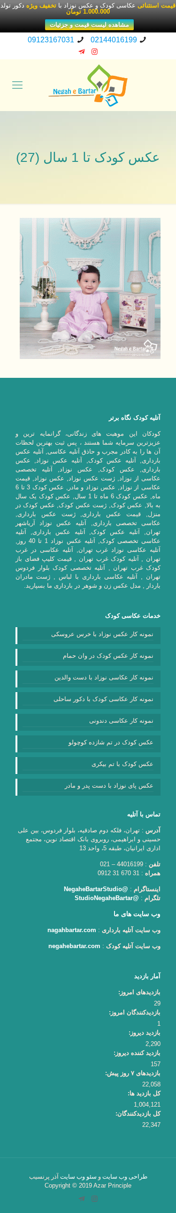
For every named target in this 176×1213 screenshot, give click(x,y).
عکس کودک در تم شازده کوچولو (111, 742)
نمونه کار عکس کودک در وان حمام (108, 655)
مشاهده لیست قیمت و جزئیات (89, 24)
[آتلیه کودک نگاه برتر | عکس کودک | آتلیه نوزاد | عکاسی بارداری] (88, 85)
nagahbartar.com (71, 930)
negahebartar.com (74, 946)
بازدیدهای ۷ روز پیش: (133, 1073)
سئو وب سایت (78, 1176)
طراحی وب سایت (124, 1176)
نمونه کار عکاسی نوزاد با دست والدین (103, 677)
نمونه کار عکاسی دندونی (121, 720)
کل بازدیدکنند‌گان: (138, 1113)
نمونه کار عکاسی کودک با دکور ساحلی (103, 698)
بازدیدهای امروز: (139, 992)
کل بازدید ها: (144, 1093)
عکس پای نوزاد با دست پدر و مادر (109, 785)
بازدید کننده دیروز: (137, 1052)
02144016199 (114, 40)
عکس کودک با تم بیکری (122, 763)
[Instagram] (94, 52)
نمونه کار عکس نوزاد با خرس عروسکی (102, 634)
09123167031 (51, 40)
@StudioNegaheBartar (107, 898)
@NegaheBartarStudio (96, 889)
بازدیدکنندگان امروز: (135, 1012)
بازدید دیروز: (145, 1032)
